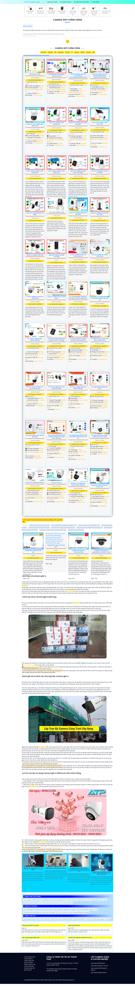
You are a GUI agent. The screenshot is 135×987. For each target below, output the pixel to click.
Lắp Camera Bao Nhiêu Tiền (30, 937)
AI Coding (88, 52)
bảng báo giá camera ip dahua (98, 900)
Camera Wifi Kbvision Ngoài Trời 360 (88, 909)
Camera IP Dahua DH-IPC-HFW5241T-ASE (89, 525)
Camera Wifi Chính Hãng (67, 19)
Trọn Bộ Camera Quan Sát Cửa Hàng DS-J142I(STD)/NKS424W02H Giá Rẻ (78, 75)
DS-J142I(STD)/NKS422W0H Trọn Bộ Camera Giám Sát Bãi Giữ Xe (78, 437)
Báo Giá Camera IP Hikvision (30, 902)
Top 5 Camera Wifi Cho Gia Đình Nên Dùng (34, 909)
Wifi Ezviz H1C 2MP (35, 74)
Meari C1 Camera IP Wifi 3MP (35, 255)
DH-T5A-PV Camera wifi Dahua (35, 482)
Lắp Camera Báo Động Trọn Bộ (31, 919)
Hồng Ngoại (60, 52)
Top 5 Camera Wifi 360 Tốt (70, 900)
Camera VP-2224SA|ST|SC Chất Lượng (39, 525)
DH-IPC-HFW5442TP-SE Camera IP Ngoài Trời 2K (63, 525)
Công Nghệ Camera (52, 2)
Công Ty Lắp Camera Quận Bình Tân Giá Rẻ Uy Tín (89, 527)
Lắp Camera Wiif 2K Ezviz (65, 912)
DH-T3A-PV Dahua (56, 482)
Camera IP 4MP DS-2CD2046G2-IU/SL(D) (38, 527)
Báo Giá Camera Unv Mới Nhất (76, 530)
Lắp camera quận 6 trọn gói (99, 966)
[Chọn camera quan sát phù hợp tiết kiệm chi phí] (109, 11)
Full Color (67, 52)
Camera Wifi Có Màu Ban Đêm (54, 909)
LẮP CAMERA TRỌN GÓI (65, 2)
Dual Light (50, 52)
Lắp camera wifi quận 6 (98, 963)
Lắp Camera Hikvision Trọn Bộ (81, 919)
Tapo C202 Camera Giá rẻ (56, 212)
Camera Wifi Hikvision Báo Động (81, 912)
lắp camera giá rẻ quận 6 (98, 972)
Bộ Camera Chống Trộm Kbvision (64, 919)
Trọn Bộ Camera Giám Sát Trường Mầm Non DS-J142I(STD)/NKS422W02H (100, 75)
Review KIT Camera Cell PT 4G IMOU (33, 869)
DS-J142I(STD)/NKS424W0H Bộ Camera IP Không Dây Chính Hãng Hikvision (56, 437)
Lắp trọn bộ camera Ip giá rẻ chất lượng (100, 919)
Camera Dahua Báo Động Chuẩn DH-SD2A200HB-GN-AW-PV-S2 (79, 870)
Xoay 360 (76, 52)
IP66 (93, 52)
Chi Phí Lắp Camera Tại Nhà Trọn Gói (79, 937)
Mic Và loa (43, 52)
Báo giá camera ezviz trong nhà (54, 900)
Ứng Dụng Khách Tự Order (30, 925)
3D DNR (82, 52)
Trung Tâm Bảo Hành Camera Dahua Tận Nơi (63, 527)
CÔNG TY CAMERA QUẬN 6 (32, 2)
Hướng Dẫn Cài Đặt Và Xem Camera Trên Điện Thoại (53, 530)
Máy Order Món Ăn (74, 925)
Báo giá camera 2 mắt (84, 900)
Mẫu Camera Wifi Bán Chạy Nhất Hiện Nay (101, 873)
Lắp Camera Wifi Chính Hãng (81, 2)
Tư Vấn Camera (95, 2)
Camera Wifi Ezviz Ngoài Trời (70, 909)
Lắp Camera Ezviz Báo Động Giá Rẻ (32, 912)
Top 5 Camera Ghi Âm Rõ (65, 902)
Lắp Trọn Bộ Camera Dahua (47, 919)
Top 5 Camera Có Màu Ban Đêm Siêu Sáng (34, 900)
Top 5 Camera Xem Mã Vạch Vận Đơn (48, 902)
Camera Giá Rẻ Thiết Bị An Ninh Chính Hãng (36, 55)
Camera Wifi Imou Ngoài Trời (49, 912)
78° (55, 52)
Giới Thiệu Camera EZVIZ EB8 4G (56, 868)
